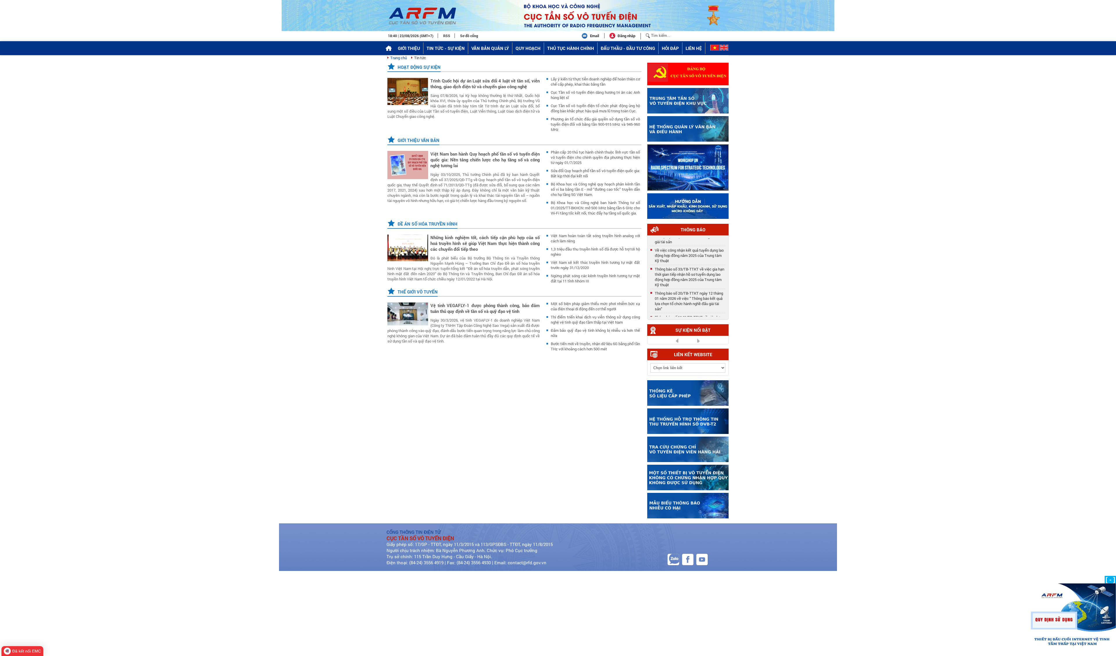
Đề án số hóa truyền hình (427, 224)
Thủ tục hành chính (570, 48)
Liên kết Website (693, 354)
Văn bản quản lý (490, 48)
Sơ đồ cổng (469, 35)
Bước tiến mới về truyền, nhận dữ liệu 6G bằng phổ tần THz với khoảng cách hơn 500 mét (595, 346)
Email (594, 35)
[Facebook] (687, 563)
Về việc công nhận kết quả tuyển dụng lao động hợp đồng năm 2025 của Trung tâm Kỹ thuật (689, 251)
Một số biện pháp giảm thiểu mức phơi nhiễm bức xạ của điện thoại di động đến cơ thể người (595, 306)
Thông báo (693, 230)
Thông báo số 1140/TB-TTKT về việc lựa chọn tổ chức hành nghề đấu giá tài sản (688, 316)
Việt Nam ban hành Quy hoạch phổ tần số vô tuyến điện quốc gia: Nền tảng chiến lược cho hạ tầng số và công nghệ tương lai (485, 159)
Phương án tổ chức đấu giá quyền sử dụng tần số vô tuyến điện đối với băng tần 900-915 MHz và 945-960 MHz (595, 124)
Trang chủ (398, 57)
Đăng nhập (626, 35)
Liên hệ (694, 48)
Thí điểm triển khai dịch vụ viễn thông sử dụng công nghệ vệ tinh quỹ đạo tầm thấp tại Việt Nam (595, 319)
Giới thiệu (409, 48)
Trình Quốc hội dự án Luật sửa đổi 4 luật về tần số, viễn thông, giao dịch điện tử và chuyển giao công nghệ (485, 83)
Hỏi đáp (670, 48)
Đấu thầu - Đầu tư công (628, 48)
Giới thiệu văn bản (418, 140)
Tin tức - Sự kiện (446, 48)
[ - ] (1110, 579)
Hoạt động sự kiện (419, 67)
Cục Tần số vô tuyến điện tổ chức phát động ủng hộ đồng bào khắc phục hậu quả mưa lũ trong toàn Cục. (595, 108)
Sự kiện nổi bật (693, 330)
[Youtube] (702, 563)
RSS (446, 35)
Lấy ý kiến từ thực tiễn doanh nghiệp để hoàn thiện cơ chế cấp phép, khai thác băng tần (595, 81)
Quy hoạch (528, 48)
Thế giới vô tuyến (418, 292)
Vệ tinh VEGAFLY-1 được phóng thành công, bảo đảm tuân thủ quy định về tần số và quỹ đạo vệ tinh (485, 308)
